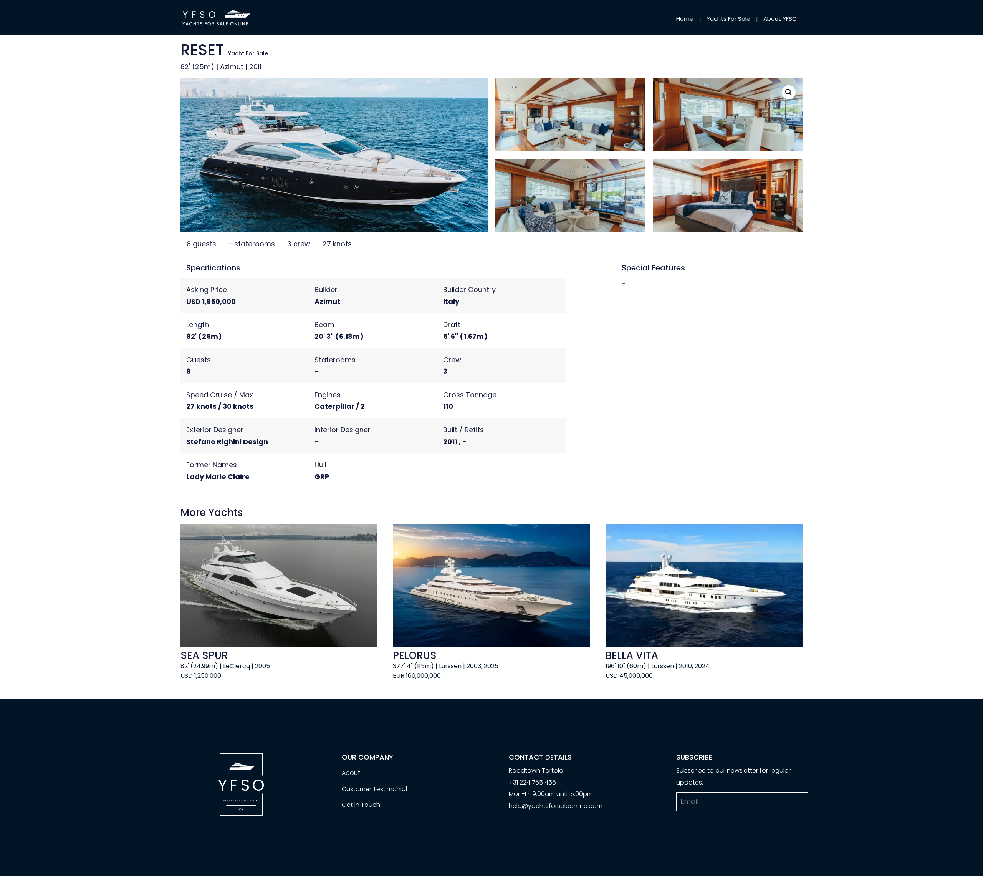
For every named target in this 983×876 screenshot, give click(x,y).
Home (684, 19)
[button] (789, 92)
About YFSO (780, 19)
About (351, 772)
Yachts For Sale (728, 19)
